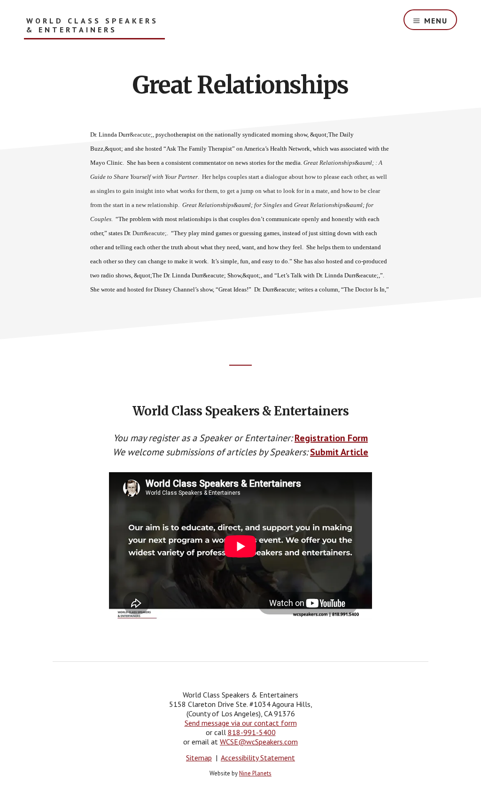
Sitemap (199, 757)
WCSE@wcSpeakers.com (259, 741)
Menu (436, 20)
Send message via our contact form (241, 723)
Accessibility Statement (258, 757)
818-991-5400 (252, 732)
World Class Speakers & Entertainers (92, 25)
